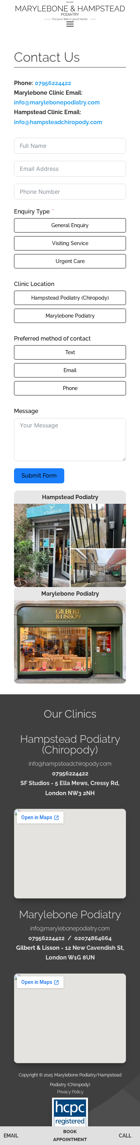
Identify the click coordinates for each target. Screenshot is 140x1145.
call (125, 1136)
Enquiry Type (32, 211)
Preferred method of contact (52, 338)
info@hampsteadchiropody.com (58, 122)
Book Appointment (70, 1135)
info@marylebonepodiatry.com (57, 102)
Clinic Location (34, 284)
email (11, 1136)
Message (26, 411)
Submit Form (39, 475)
